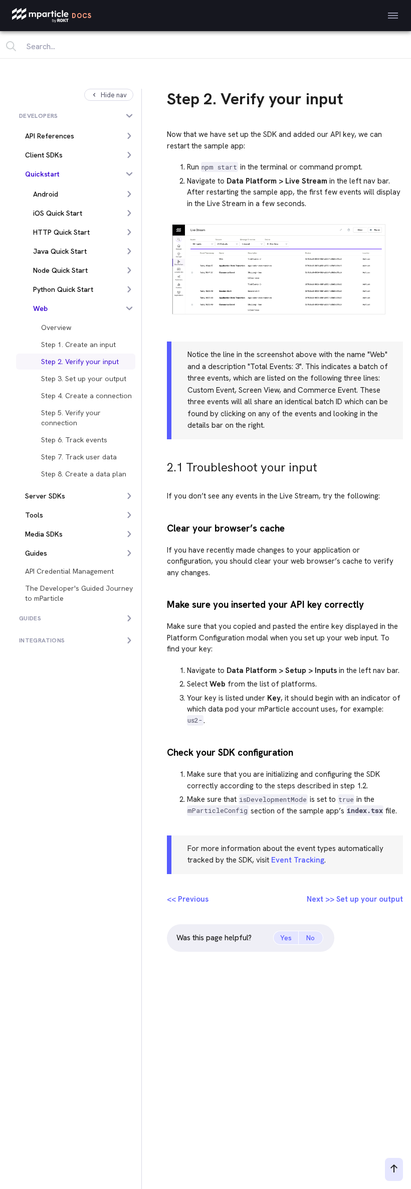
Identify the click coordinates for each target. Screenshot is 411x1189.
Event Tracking (297, 860)
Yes (286, 937)
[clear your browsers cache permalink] (162, 527)
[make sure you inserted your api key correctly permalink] (162, 603)
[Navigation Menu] (393, 16)
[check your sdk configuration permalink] (162, 751)
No (310, 937)
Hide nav (114, 95)
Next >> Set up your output (355, 899)
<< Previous (188, 899)
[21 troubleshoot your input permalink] (162, 464)
